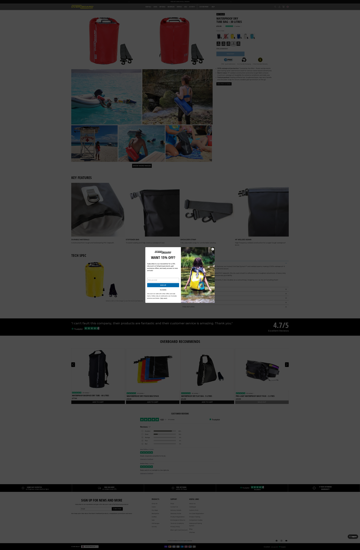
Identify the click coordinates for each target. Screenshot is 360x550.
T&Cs (161, 298)
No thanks (163, 289)
